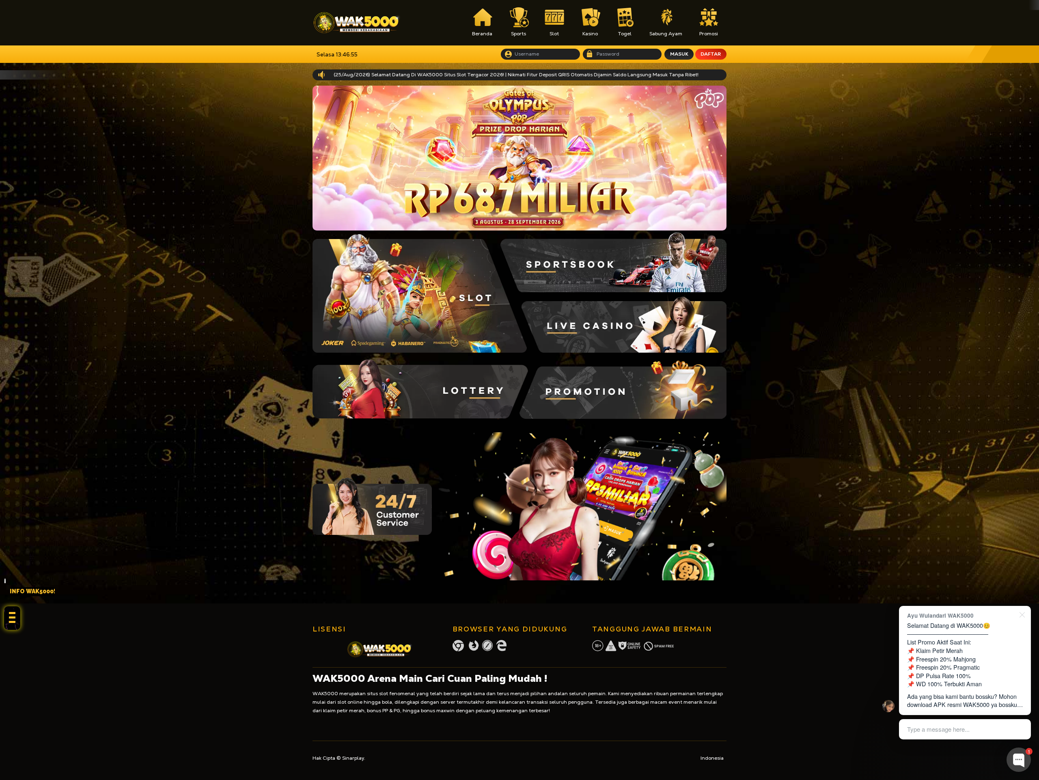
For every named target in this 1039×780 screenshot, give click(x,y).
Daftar (711, 54)
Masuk (679, 54)
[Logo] (357, 22)
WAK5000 (325, 693)
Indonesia (712, 758)
